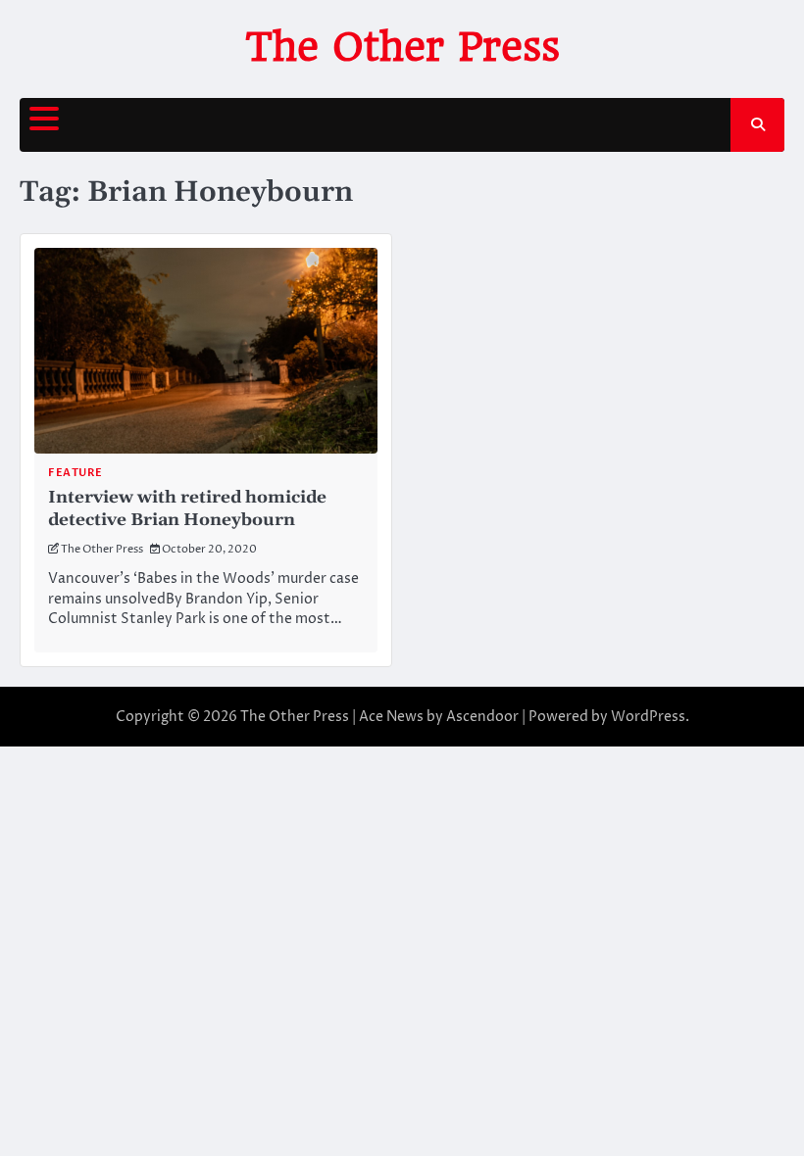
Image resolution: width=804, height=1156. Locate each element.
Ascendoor (482, 716)
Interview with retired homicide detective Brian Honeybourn (187, 509)
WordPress (648, 716)
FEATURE (75, 472)
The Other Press (402, 47)
